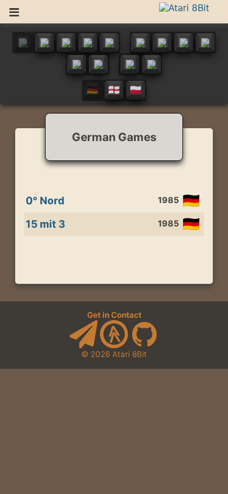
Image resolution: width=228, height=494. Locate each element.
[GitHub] (144, 345)
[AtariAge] (114, 345)
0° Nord (45, 200)
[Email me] (84, 345)
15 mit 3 (45, 224)
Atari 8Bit (129, 354)
